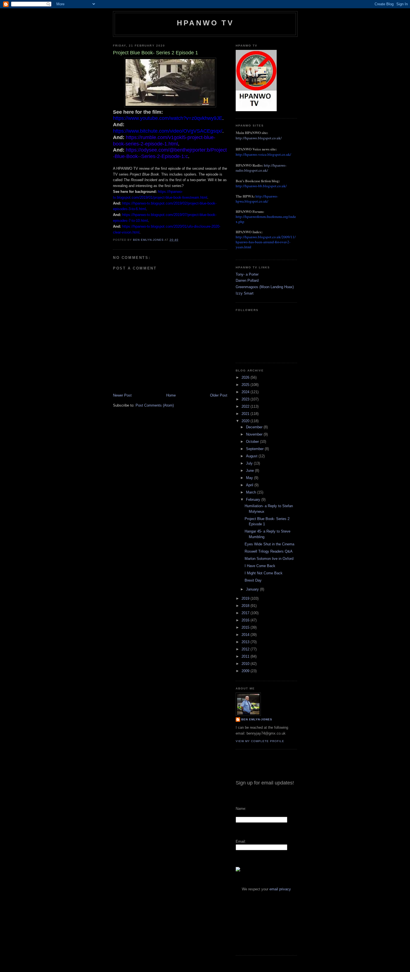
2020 (246, 421)
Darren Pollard (247, 280)
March (251, 492)
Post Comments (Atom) (155, 405)
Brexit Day (253, 580)
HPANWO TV (205, 23)
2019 (246, 598)
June (250, 470)
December (255, 427)
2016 (246, 620)
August (252, 456)
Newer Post (122, 395)
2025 (246, 385)
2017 (246, 613)
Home (171, 395)
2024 (246, 392)
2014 (246, 635)
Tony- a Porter (247, 274)
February (253, 499)
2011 (246, 656)
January (253, 589)
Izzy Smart (245, 293)
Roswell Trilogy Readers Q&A (269, 551)
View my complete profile (260, 741)
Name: (241, 808)
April (250, 485)
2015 (246, 627)
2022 (246, 406)
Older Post (218, 395)
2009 (246, 671)
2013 (246, 642)
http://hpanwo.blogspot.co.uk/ (259, 137)
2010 (246, 664)
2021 (246, 414)
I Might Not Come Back (264, 573)
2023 (246, 399)
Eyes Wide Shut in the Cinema (269, 544)
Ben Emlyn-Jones (256, 719)
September (255, 449)
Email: (241, 841)
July (250, 463)
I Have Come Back (260, 566)
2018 (246, 606)
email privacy (280, 889)
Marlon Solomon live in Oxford (269, 559)
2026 (246, 377)
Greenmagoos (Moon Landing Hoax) (265, 287)
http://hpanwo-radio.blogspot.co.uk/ (261, 168)
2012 (246, 649)
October (253, 441)
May (250, 478)
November (255, 434)
